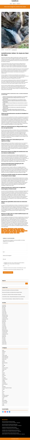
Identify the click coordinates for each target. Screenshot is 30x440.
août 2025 (4, 320)
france (3, 360)
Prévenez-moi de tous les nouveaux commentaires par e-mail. (15, 267)
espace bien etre (5, 356)
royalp (3, 389)
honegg (3, 365)
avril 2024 (4, 340)
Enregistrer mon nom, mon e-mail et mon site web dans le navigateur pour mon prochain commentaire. (14, 263)
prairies (15, 230)
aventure (5, 228)
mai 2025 (4, 323)
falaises (11, 229)
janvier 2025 (4, 328)
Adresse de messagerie (7, 255)
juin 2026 (3, 307)
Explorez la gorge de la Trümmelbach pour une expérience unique (14, 99)
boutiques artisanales (10, 228)
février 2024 (4, 342)
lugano (3, 374)
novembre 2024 (5, 331)
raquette (22, 230)
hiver (3, 364)
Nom (4, 251)
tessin (3, 394)
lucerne (3, 372)
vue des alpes (4, 402)
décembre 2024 (5, 330)
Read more (18, 422)
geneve (3, 361)
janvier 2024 (4, 343)
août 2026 (4, 305)
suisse (3, 391)
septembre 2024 (5, 333)
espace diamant (5, 357)
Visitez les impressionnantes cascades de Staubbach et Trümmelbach (15, 96)
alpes (2, 228)
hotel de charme (5, 367)
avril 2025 (4, 325)
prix (2, 385)
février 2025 (4, 327)
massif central (4, 379)
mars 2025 (4, 326)
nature (8, 230)
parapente (11, 230)
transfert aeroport (5, 395)
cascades (15, 228)
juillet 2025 (4, 321)
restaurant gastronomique (7, 387)
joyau (14, 229)
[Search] (26, 283)
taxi (2, 392)
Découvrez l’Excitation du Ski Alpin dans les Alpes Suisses (12, 292)
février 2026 (4, 312)
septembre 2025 (5, 318)
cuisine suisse (7, 229)
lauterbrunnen (18, 229)
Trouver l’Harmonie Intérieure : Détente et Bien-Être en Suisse (12, 298)
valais (3, 397)
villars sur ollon (4, 401)
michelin (3, 381)
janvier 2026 (4, 313)
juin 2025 (3, 322)
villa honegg (4, 400)
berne (3, 354)
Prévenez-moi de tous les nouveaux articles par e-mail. (13, 269)
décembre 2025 (5, 315)
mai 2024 (4, 338)
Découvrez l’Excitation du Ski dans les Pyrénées (10, 290)
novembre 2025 (5, 316)
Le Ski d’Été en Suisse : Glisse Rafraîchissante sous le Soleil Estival (13, 296)
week (3, 404)
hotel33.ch (15, 1)
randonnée (18, 230)
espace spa (4, 359)
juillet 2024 (4, 336)
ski (2, 390)
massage (4, 377)
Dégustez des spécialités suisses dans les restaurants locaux (13, 109)
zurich (3, 405)
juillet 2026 (4, 306)
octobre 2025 (4, 317)
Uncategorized (14, 49)
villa (3, 399)
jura (3, 371)
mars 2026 (4, 311)
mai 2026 (3, 308)
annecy (3, 352)
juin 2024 (3, 337)
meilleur (3, 380)
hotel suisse (4, 369)
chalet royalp (4, 355)
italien (3, 370)
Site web (4, 259)
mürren (5, 230)
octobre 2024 (4, 332)
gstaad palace (4, 362)
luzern (3, 376)
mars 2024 (4, 341)
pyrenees (3, 386)
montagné (4, 382)
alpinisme (4, 351)
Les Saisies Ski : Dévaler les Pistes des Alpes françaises (11, 294)
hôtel (3, 366)
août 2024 (4, 335)
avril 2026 (4, 310)
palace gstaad (4, 384)
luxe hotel (4, 375)
